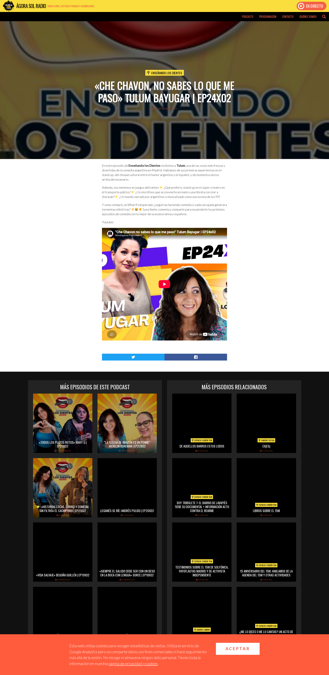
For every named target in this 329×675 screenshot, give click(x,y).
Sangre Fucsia (267, 440)
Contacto (288, 17)
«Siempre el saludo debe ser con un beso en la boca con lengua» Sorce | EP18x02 (127, 573)
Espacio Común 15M (203, 440)
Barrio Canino (203, 629)
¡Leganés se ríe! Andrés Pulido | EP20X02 (127, 510)
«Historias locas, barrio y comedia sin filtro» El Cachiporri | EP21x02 (64, 508)
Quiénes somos (307, 17)
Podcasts (247, 17)
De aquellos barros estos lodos (202, 446)
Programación (267, 17)
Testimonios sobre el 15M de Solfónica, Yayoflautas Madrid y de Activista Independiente (201, 571)
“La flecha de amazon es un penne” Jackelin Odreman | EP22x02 (127, 444)
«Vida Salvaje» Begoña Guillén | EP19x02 (62, 574)
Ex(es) (266, 446)
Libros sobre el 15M (266, 510)
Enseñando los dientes (166, 72)
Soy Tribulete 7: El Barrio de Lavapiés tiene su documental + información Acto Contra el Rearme (202, 506)
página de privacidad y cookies (133, 663)
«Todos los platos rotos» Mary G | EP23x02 (63, 444)
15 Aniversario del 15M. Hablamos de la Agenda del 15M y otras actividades (266, 573)
